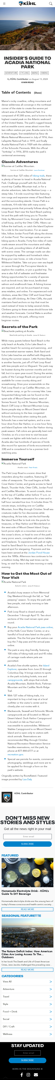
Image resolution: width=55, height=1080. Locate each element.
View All (27, 981)
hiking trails (39, 175)
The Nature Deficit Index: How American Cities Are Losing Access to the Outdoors (27, 954)
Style (27, 1004)
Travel (27, 996)
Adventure (11, 73)
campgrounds (15, 680)
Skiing (35, 73)
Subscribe (27, 844)
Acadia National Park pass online (35, 627)
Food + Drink (27, 1011)
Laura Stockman (39, 170)
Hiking (44, 73)
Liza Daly (27, 779)
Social (27, 1019)
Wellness (27, 1034)
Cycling (24, 73)
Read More (27, 909)
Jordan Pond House (39, 552)
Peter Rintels (33, 468)
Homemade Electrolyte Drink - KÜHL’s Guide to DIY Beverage (25, 892)
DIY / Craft (27, 1026)
